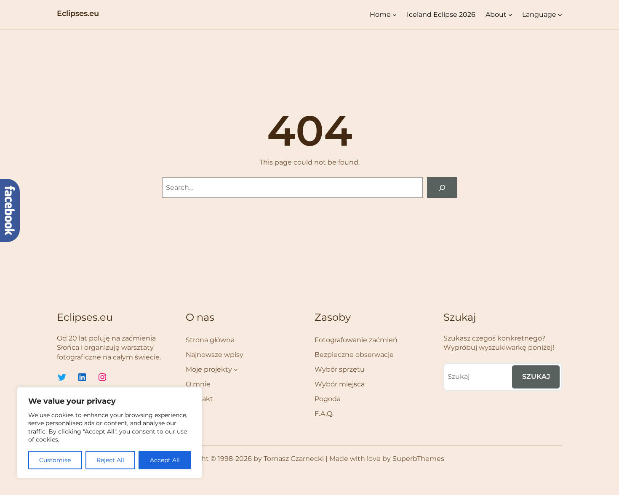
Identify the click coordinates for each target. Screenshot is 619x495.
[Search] (442, 187)
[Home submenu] (394, 15)
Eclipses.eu (78, 13)
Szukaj (536, 377)
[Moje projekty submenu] (236, 369)
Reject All (110, 460)
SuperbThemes (418, 459)
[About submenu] (510, 15)
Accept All (165, 460)
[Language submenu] (560, 15)
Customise (55, 460)
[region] (109, 432)
